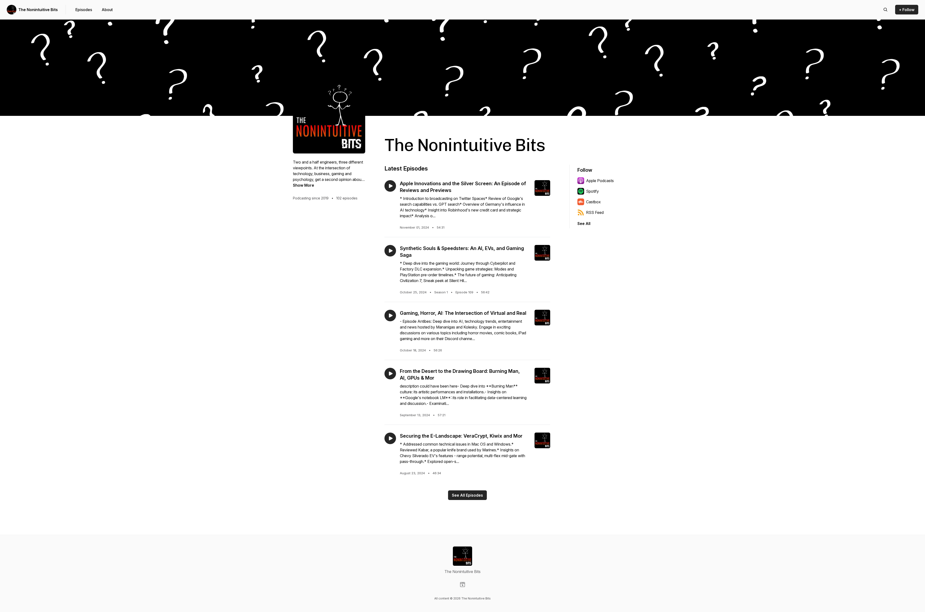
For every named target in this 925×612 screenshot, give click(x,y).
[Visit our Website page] (462, 584)
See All (583, 223)
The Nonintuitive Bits (38, 9)
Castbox (593, 201)
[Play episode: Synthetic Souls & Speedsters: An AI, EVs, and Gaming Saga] (390, 251)
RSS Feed (595, 212)
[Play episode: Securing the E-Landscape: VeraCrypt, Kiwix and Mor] (390, 438)
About (107, 9)
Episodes (83, 9)
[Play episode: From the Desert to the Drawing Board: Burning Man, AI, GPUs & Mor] (390, 373)
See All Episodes (467, 495)
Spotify (592, 191)
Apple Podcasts (600, 180)
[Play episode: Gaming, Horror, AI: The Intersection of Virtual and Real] (390, 315)
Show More (303, 185)
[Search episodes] (885, 10)
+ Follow (906, 9)
